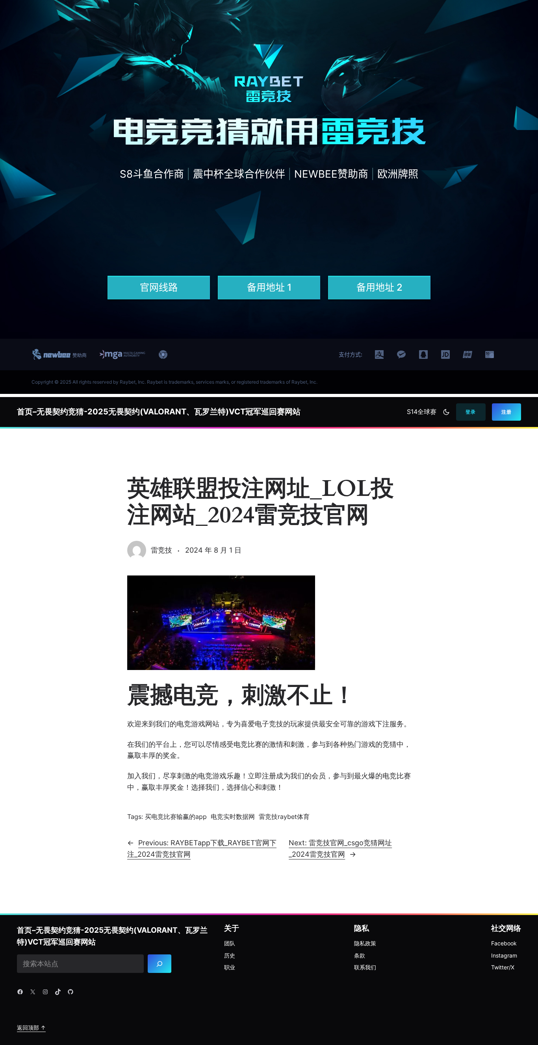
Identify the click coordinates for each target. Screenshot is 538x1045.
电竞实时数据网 (233, 816)
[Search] (160, 963)
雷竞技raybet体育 (284, 816)
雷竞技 (161, 550)
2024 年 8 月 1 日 (213, 550)
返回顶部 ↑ (31, 1027)
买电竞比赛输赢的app (176, 816)
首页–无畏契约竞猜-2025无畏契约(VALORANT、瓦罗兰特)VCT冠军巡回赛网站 (159, 411)
